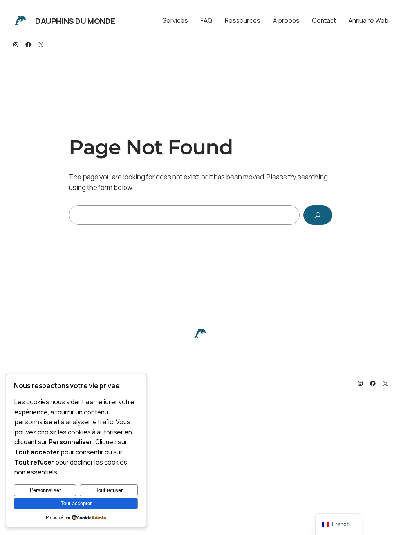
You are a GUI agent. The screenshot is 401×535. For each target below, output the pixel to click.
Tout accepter (76, 503)
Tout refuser (109, 490)
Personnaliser (45, 490)
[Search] (317, 215)
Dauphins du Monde (75, 21)
